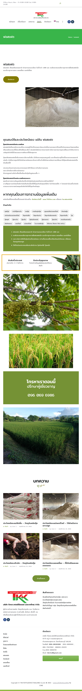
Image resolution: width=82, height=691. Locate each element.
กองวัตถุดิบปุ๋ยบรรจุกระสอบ (52, 600)
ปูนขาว (5, 641)
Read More (21, 506)
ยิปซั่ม (5, 651)
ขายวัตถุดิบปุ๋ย (37, 211)
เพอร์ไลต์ (18, 223)
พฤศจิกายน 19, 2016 (25, 526)
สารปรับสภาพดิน (66, 219)
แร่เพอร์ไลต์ (27, 223)
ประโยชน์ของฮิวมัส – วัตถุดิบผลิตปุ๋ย (19, 563)
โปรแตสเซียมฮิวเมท (10, 644)
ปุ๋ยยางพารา (45, 219)
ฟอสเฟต (6, 655)
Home (70, 37)
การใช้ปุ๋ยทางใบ (17, 211)
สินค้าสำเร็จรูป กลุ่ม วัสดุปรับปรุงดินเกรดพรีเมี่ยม (59, 605)
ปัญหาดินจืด (26, 215)
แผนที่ (61, 658)
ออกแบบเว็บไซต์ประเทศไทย (61, 683)
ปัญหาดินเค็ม (64, 215)
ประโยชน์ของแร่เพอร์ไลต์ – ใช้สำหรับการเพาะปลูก (60, 524)
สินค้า (6, 526)
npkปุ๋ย (7, 211)
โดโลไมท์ (6, 659)
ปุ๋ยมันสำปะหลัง (33, 219)
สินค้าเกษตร (8, 223)
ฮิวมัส (5, 634)
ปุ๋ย (72, 215)
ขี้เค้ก (5, 648)
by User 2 (13, 526)
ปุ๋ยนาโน (23, 219)
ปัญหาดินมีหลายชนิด (51, 215)
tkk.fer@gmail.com (54, 653)
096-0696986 (55, 644)
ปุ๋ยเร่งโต (54, 219)
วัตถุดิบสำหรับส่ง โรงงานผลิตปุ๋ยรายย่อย (57, 602)
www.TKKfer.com (49, 199)
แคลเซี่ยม (6, 662)
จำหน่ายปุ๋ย (65, 211)
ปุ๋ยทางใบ (15, 219)
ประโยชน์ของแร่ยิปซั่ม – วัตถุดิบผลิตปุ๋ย (20, 523)
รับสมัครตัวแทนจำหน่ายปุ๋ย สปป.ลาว (55, 597)
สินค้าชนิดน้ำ (47, 608)
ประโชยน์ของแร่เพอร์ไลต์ (12, 215)
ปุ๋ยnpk (7, 219)
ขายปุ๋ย (27, 211)
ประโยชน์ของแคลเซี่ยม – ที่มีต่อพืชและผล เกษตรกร (60, 564)
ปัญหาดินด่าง (37, 215)
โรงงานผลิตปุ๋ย (39, 223)
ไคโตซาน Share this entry (56, 223)
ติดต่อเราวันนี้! (36, 199)
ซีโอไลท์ (5, 637)
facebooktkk (67, 199)
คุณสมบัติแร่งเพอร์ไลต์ (51, 211)
